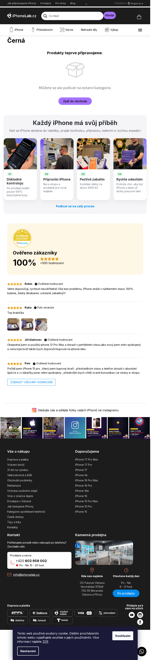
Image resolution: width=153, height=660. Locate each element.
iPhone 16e (82, 490)
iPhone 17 (81, 469)
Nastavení (28, 651)
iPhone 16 (81, 496)
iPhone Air (81, 475)
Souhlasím (122, 636)
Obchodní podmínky (19, 480)
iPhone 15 (81, 511)
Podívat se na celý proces (75, 206)
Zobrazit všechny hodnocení (31, 382)
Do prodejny (126, 593)
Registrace (137, 3)
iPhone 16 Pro (83, 485)
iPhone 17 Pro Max (86, 459)
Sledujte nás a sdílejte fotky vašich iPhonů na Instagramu (78, 410)
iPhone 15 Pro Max (86, 501)
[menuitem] (17, 29)
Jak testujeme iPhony (20, 506)
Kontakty (12, 527)
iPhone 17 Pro (83, 464)
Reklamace (14, 485)
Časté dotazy (15, 516)
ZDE (46, 641)
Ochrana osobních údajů (22, 490)
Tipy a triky (14, 522)
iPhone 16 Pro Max (86, 480)
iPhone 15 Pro (83, 506)
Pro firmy (60, 3)
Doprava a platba (18, 459)
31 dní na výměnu (17, 469)
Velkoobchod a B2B (19, 475)
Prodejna (45, 3)
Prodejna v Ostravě (19, 501)
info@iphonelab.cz (26, 575)
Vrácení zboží (15, 464)
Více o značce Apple (20, 496)
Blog (72, 3)
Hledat (109, 15)
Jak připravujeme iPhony (21, 3)
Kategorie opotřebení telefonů (26, 511)
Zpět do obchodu (75, 101)
